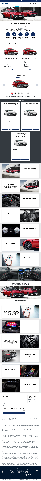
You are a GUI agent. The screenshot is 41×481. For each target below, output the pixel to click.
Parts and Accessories (20, 471)
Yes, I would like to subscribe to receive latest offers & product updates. (14, 408)
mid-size (3, 474)
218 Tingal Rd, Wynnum (25, 0)
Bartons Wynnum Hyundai (33, 3)
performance (4, 473)
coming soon (4, 476)
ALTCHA (24, 410)
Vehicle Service (19, 470)
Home (8, 6)
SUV (2, 470)
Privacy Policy (27, 475)
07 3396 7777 (32, 0)
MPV (2, 475)
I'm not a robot (7, 410)
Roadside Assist (19, 473)
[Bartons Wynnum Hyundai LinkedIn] (38, 0)
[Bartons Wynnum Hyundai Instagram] (36, 0)
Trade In (11, 475)
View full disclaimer (4, 127)
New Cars (11, 470)
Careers (26, 473)
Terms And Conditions (28, 474)
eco (2, 471)
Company (30, 6)
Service (20, 6)
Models (10, 6)
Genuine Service (19, 475)
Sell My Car (34, 6)
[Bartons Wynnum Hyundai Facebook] (35, 0)
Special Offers (17, 6)
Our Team (26, 472)
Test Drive (11, 476)
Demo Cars (11, 471)
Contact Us (26, 471)
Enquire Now (10, 129)
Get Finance (37, 6)
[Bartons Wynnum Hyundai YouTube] (37, 0)
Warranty (18, 472)
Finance (23, 6)
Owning (26, 6)
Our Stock (13, 6)
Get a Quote (11, 69)
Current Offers (12, 472)
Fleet (10, 474)
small (2, 472)
